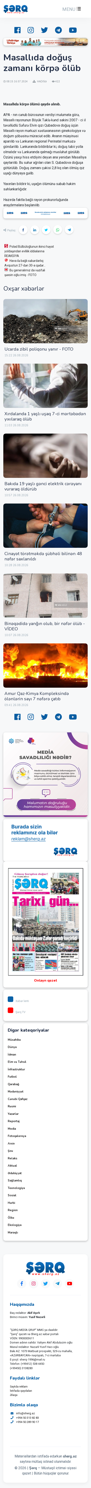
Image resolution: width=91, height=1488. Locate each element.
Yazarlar (13, 1114)
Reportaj (13, 1121)
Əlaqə (13, 1395)
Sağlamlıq (15, 1181)
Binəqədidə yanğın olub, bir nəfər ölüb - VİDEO (44, 626)
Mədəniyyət (15, 1092)
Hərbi (11, 1203)
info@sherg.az (25, 1413)
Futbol (12, 1077)
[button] (71, 9)
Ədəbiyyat (15, 1173)
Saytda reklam (19, 1386)
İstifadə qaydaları (21, 1390)
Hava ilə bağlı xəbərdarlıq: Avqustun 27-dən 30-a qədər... (25, 263)
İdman (12, 1055)
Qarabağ (13, 1084)
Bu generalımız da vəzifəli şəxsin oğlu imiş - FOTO (24, 272)
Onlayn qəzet (45, 980)
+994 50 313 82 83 (27, 1417)
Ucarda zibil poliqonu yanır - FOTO (38, 349)
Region (13, 1210)
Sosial (12, 1195)
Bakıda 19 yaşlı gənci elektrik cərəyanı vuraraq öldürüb (43, 486)
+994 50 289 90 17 (27, 1422)
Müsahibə (14, 1040)
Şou (10, 1151)
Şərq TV (20, 1012)
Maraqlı (13, 1233)
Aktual (12, 1166)
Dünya (12, 1047)
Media (12, 1129)
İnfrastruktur (16, 1069)
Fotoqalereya (17, 1136)
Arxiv (11, 1144)
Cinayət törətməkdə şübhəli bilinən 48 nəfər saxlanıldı (43, 556)
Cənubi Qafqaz (17, 1099)
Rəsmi (12, 1106)
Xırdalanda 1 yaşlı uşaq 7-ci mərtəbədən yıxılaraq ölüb (45, 416)
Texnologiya (16, 1188)
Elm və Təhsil (17, 1062)
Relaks (12, 1158)
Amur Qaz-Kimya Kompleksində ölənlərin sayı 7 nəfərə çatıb (36, 696)
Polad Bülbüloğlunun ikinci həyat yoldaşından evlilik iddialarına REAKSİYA (29, 251)
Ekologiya (14, 1225)
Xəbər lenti (22, 1001)
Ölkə (11, 1218)
